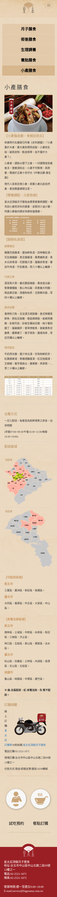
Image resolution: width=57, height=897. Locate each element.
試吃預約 (16, 823)
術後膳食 (28, 39)
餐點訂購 (40, 823)
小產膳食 (28, 70)
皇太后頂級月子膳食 (34, 745)
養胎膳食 (28, 60)
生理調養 (28, 50)
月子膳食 (28, 29)
